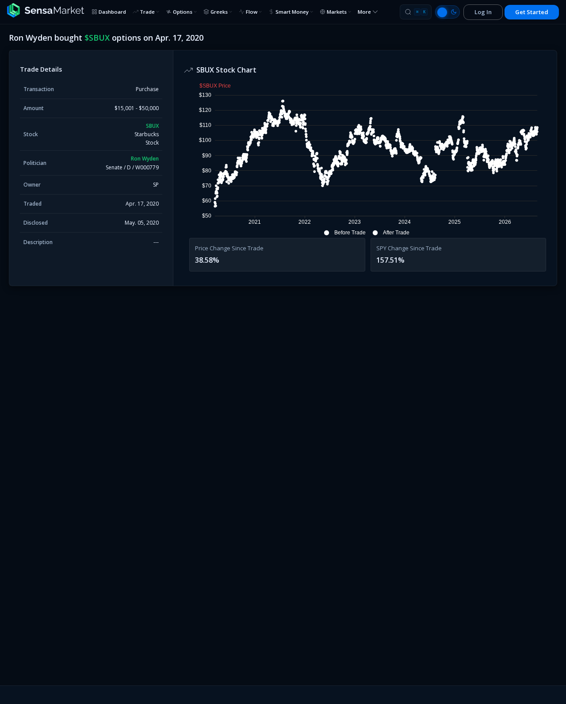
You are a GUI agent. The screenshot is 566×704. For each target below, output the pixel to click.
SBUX (152, 126)
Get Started (531, 12)
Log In (483, 12)
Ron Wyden (145, 158)
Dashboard (112, 11)
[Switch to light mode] (447, 12)
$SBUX (97, 37)
